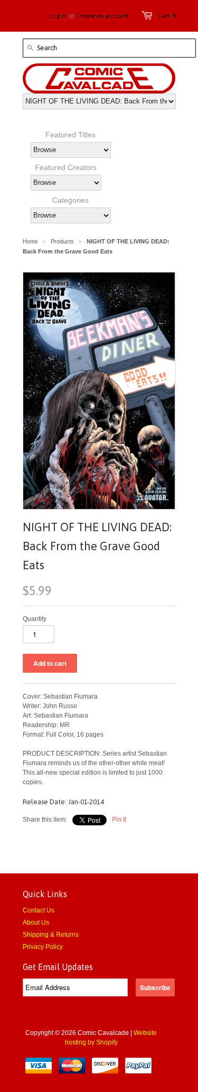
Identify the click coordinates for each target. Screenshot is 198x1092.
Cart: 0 (166, 16)
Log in (58, 16)
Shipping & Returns (51, 934)
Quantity (34, 619)
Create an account (102, 16)
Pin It (119, 819)
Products (62, 241)
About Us (36, 922)
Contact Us (38, 910)
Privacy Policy (43, 946)
